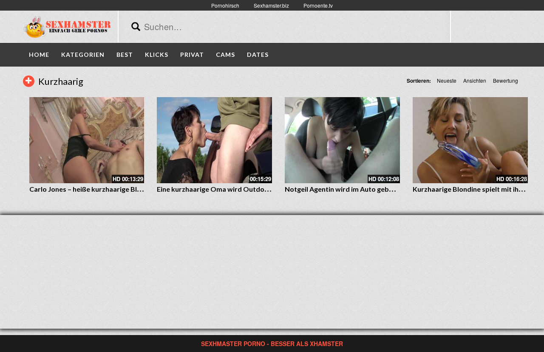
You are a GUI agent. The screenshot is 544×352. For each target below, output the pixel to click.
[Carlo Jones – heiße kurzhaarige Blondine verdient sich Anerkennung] (86, 140)
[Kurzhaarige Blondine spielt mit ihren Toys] (470, 140)
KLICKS (156, 54)
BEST (124, 54)
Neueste (446, 80)
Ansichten (474, 80)
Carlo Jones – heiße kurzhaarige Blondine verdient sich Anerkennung (136, 189)
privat (192, 54)
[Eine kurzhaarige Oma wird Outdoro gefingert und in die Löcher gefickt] (214, 140)
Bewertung (505, 80)
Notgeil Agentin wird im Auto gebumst (345, 189)
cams (225, 54)
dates (258, 54)
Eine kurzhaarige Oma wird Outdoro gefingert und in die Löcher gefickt (268, 189)
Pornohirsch (225, 5)
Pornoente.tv (318, 5)
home (39, 54)
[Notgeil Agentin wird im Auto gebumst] (342, 140)
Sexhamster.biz (271, 5)
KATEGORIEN (83, 54)
